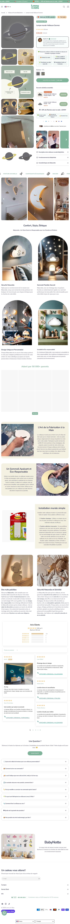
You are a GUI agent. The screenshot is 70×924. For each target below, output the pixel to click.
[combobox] (25, 921)
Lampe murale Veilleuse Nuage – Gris (50, 102)
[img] (8, 657)
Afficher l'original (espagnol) (18, 718)
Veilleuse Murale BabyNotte (15, 12)
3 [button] (35, 730)
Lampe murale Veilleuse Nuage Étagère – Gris (50, 94)
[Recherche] (64, 6)
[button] (39, 29)
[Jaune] (43, 74)
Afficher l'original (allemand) (51, 674)
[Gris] (38, 74)
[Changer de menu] (2, 6)
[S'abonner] (39, 878)
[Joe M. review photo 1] (18, 674)
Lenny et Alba (10, 907)
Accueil (3, 12)
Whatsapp (35, 753)
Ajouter (63, 94)
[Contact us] (4, 912)
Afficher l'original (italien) (49, 698)
